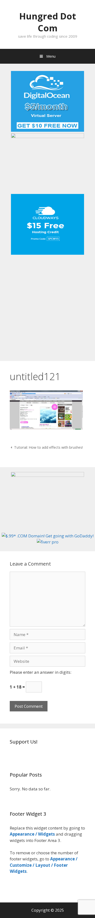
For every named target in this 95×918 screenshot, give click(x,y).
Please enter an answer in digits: (40, 672)
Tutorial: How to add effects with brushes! (48, 447)
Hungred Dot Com (47, 22)
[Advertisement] (47, 306)
